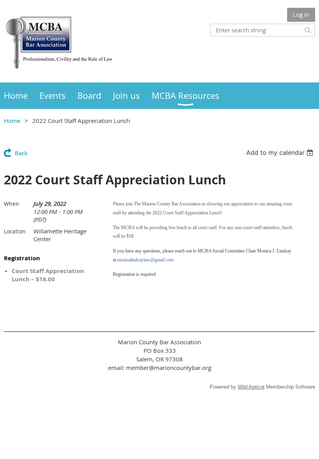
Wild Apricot (251, 387)
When (11, 203)
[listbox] (280, 152)
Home (12, 120)
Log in (301, 14)
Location (15, 231)
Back (21, 153)
